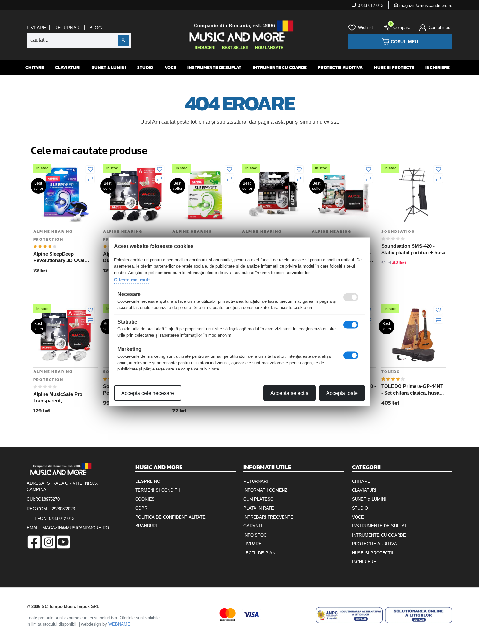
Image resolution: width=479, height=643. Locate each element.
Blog (95, 27)
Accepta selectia (289, 393)
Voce (170, 67)
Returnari (67, 27)
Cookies (145, 499)
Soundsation (398, 231)
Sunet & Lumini (109, 67)
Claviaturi (67, 67)
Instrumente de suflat (214, 67)
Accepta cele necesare (147, 393)
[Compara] (90, 179)
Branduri (146, 526)
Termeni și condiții (157, 490)
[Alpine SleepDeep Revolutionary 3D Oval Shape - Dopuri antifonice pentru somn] (65, 194)
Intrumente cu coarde (280, 67)
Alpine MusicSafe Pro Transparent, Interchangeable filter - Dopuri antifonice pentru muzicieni (61, 397)
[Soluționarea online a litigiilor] (418, 615)
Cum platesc (258, 499)
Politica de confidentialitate (170, 517)
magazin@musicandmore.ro (425, 5)
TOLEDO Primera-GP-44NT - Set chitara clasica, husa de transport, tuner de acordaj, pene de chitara (412, 390)
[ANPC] (349, 615)
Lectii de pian (259, 553)
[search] (123, 40)
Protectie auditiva (340, 67)
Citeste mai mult (132, 279)
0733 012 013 (369, 5)
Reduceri (205, 47)
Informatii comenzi (266, 490)
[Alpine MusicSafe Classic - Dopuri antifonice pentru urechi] (274, 194)
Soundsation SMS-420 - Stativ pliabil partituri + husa (413, 249)
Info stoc (255, 535)
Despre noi (148, 481)
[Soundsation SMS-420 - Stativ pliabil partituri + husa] (413, 194)
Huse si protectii (394, 67)
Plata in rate (258, 508)
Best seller (235, 47)
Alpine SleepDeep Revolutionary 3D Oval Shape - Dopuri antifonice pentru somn (62, 257)
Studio (145, 67)
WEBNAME (119, 624)
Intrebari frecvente (268, 517)
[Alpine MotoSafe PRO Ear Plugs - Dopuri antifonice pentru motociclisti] (344, 194)
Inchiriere (437, 67)
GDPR (141, 508)
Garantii (253, 526)
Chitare (34, 67)
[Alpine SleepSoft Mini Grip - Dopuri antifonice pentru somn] (204, 194)
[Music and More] (239, 31)
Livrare (36, 27)
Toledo (390, 372)
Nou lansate (269, 47)
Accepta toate (342, 393)
